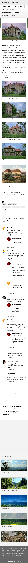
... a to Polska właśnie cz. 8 (7, 472)
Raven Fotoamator (17, 238)
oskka (8, 361)
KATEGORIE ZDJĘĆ (6, 12)
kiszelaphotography (12, 373)
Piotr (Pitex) (10, 351)
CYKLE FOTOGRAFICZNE (8, 9)
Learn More (11, 561)
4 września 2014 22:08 (12, 321)
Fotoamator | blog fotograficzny (12, 2)
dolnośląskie (15, 206)
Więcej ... (4, 221)
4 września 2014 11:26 (16, 297)
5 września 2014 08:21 (17, 335)
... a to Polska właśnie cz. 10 (7, 508)
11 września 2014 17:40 (13, 375)
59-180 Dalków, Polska (12, 209)
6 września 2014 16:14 (19, 351)
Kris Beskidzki (11, 251)
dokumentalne (6, 206)
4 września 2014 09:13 (17, 240)
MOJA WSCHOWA (19, 6)
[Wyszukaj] (26, 2)
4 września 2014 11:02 (19, 283)
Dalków (4, 204)
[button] (3, 20)
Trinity (9, 297)
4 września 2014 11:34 (17, 306)
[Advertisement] (14, 437)
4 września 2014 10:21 (17, 264)
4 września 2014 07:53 (17, 228)
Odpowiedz (10, 247)
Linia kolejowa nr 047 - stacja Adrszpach (10, 490)
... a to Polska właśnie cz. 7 (7, 526)
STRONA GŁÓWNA (6, 6)
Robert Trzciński (11, 320)
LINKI (13, 15)
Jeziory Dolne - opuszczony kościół (9, 544)
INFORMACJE (5, 15)
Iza (12, 283)
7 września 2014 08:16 (15, 361)
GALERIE (17, 12)
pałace (23, 206)
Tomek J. (9, 228)
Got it (19, 561)
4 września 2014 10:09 (20, 251)
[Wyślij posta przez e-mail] (3, 202)
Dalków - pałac (12, 204)
